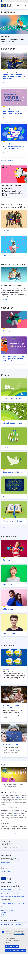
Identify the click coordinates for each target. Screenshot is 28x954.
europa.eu (13, 882)
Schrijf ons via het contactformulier (10, 894)
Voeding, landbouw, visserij (13, 398)
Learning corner (6, 855)
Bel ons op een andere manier (9, 891)
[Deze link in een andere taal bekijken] (9, 300)
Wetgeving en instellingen (12, 521)
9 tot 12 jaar (7, 585)
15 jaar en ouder (9, 634)
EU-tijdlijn (6, 669)
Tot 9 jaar (6, 560)
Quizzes (6, 230)
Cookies (3, 917)
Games (5, 256)
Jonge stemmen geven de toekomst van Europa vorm (13, 112)
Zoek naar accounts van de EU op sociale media (13, 903)
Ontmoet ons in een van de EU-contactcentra (12, 896)
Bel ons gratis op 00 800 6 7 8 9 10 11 (10, 889)
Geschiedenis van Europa (12, 472)
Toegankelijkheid (5, 862)
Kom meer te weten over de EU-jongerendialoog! (13, 147)
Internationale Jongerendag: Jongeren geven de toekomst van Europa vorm (14, 76)
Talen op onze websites (7, 910)
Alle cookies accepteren (12, 946)
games (17, 797)
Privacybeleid (4, 912)
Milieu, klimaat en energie (12, 423)
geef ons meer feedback (10, 847)
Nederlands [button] (18, 5)
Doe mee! (6, 331)
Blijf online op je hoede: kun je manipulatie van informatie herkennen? (13, 359)
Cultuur (5, 447)
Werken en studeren (10, 744)
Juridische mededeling (7, 914)
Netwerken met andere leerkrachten (11, 707)
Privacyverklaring (5, 871)
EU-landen (7, 496)
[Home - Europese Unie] (8, 5)
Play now (4, 299)
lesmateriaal (16, 813)
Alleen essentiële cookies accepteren (15, 950)
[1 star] (3, 844)
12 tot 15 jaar (8, 609)
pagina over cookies (19, 933)
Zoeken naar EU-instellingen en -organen (11, 924)
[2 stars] (4, 844)
